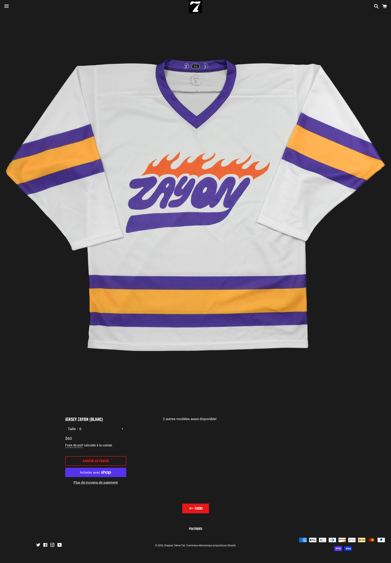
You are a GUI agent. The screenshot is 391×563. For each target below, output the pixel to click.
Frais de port (74, 445)
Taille (72, 429)
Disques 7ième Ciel (174, 545)
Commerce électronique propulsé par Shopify (211, 545)
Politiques (195, 528)
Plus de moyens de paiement (96, 482)
